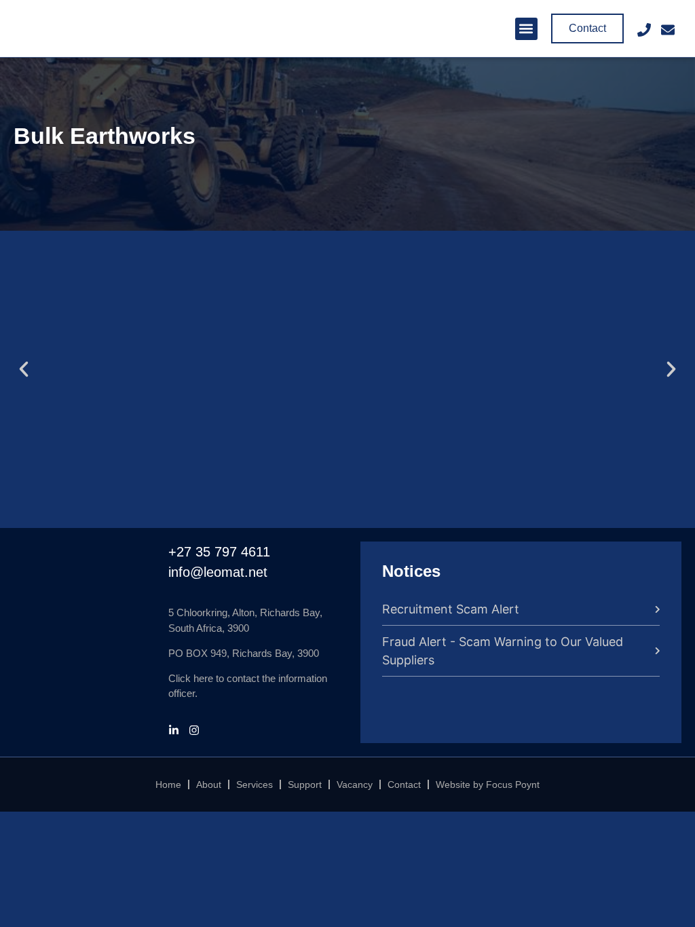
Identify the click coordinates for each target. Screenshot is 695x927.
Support (305, 784)
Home (168, 784)
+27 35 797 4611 (219, 551)
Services (254, 784)
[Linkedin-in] (173, 730)
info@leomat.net (217, 572)
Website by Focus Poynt (488, 784)
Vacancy (355, 784)
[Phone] (644, 30)
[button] (526, 29)
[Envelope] (668, 30)
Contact (404, 784)
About (208, 784)
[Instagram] (194, 730)
